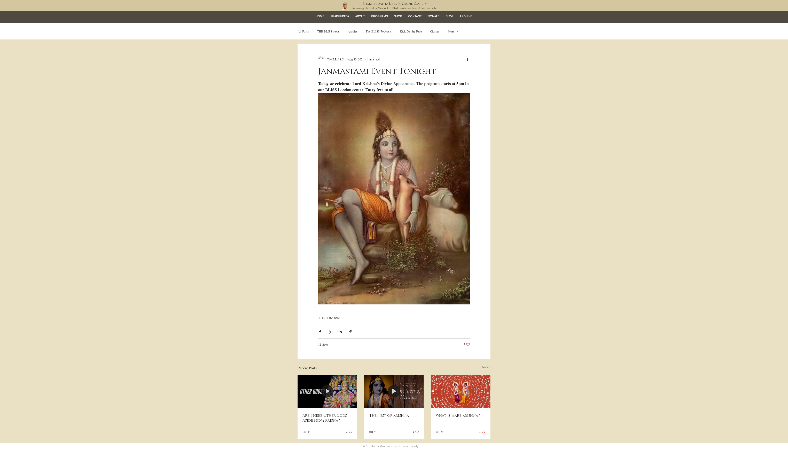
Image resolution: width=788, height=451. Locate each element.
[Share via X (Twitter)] (330, 332)
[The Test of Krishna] (394, 391)
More (451, 31)
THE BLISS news (328, 31)
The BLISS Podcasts (379, 31)
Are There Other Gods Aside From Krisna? (324, 418)
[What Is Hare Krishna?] (460, 391)
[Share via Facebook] (320, 332)
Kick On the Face (411, 31)
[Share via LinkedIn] (340, 332)
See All (486, 367)
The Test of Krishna (389, 415)
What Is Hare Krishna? (458, 415)
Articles (352, 31)
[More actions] (467, 59)
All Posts (303, 31)
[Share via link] (350, 332)
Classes (435, 31)
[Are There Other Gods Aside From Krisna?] (327, 391)
